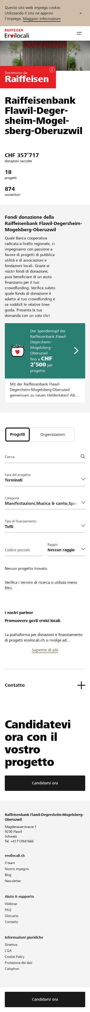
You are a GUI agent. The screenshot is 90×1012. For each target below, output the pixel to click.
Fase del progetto (17, 475)
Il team (10, 863)
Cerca (9, 457)
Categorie (12, 498)
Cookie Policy (14, 957)
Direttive (11, 945)
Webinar (11, 904)
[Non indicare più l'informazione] (80, 13)
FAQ (8, 910)
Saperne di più (45, 650)
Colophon (12, 969)
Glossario (11, 916)
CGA (8, 951)
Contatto (11, 922)
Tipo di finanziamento (20, 521)
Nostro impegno (17, 869)
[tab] (17, 434)
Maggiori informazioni (42, 18)
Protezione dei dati (18, 963)
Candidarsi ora (45, 783)
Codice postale (17, 550)
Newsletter (13, 881)
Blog (8, 875)
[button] (79, 33)
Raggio (53, 544)
